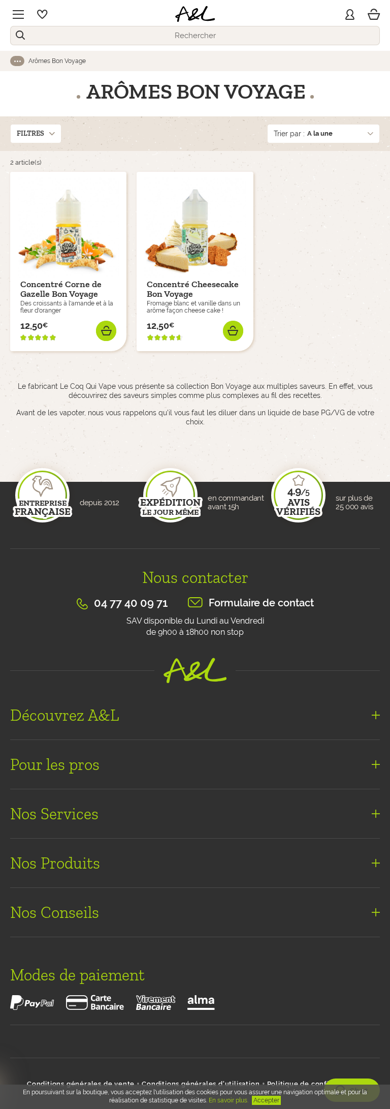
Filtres (30, 133)
